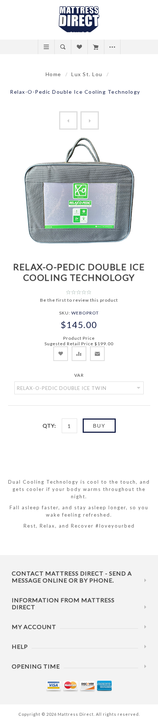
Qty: (49, 426)
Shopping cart (95, 47)
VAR (79, 375)
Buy (99, 426)
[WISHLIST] (79, 47)
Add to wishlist (60, 353)
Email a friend (97, 353)
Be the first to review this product (79, 300)
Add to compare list (79, 353)
